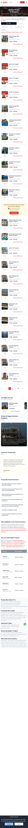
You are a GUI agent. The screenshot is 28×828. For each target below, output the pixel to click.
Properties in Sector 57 (13, 617)
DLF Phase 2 (3, 643)
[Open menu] (26, 2)
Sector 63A (3, 646)
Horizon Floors (24, 634)
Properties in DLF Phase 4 (5, 617)
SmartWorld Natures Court (14, 635)
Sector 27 (14, 645)
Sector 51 (25, 643)
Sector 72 (7, 646)
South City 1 (16, 643)
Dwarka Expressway (4, 640)
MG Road (24, 640)
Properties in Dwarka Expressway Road (16, 614)
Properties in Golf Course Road (5, 612)
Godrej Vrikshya (12, 632)
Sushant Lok (21, 643)
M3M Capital (8, 632)
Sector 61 (25, 645)
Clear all (3, 29)
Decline (19, 824)
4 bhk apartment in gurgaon (14, 626)
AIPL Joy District (3, 634)
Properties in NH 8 (4, 620)
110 (18, 388)
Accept (9, 824)
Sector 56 (6, 645)
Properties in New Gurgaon (21, 617)
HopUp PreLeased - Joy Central (12, 634)
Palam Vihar (25, 646)
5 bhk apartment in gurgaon (5, 628)
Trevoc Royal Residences (6, 635)
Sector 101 (11, 646)
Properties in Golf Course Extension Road (17, 612)
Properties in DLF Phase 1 (5, 615)
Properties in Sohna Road (5, 614)
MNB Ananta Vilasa (19, 632)
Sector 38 (21, 645)
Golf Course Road (15, 19)
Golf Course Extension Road (18, 640)
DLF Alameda (3, 632)
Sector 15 (18, 645)
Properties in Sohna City (17, 618)
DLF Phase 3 (8, 643)
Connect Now (14, 212)
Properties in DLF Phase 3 (22, 615)
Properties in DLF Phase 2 (14, 615)
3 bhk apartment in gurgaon (5, 626)
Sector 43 (10, 645)
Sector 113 (15, 646)
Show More (3, 20)
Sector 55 (3, 645)
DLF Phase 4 (12, 643)
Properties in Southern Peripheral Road (7, 618)
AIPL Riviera (19, 634)
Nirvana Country (19, 646)
